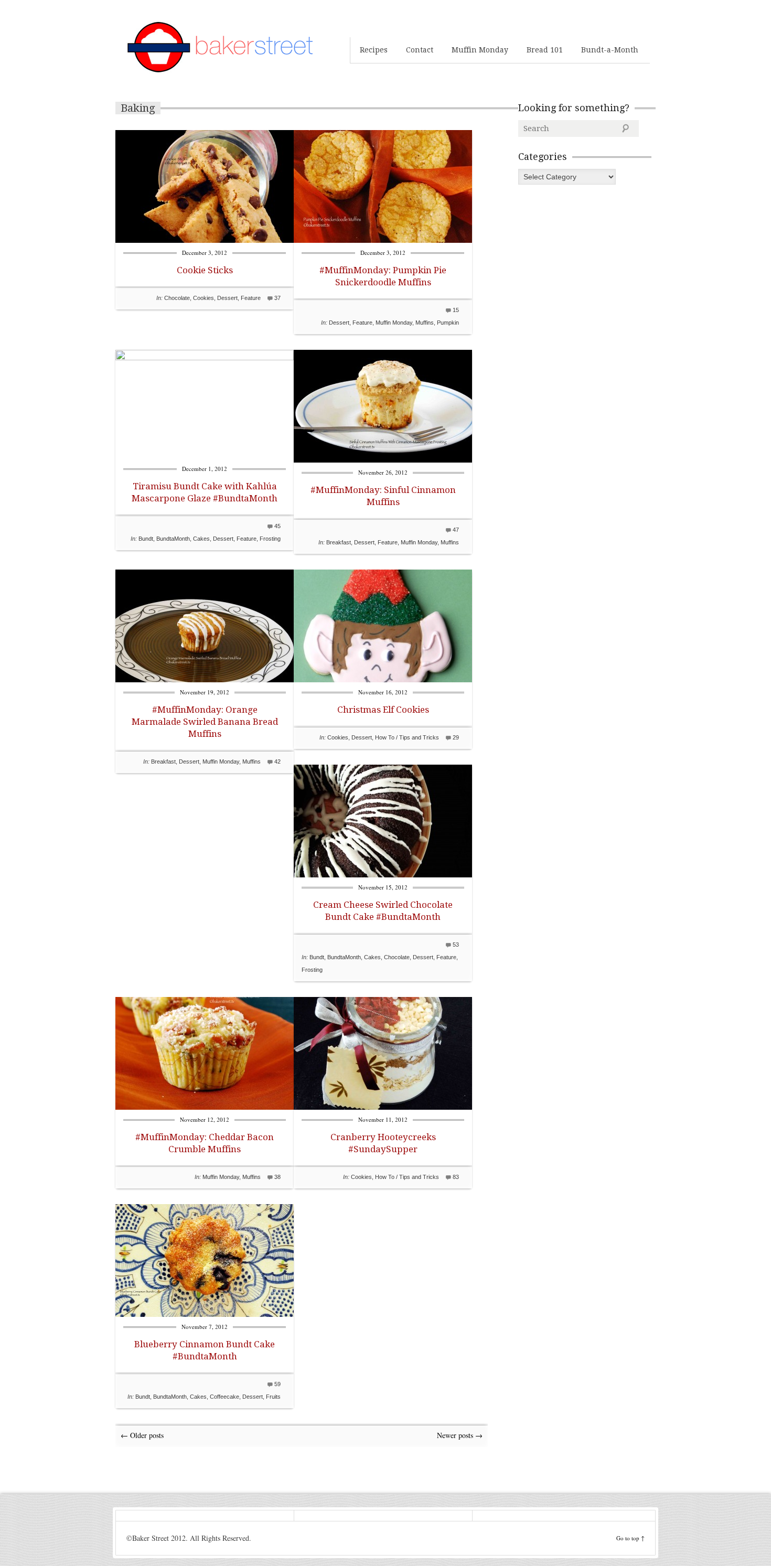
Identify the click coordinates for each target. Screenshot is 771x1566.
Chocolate (177, 298)
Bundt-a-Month (609, 50)
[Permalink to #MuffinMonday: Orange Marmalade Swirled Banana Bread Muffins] (204, 679)
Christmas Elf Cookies (383, 709)
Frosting (270, 538)
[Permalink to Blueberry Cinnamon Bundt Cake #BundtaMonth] (204, 1314)
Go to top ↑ (630, 1538)
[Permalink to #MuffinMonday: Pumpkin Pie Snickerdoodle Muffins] (383, 240)
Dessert (227, 298)
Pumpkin (448, 322)
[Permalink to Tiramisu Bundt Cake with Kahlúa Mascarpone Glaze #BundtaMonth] (204, 357)
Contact (419, 50)
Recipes (374, 50)
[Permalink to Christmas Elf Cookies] (383, 679)
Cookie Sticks (205, 270)
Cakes (201, 538)
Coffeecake (224, 1396)
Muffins (424, 322)
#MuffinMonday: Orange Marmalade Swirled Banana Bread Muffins (205, 721)
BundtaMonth (173, 538)
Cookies (203, 298)
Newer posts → (460, 1435)
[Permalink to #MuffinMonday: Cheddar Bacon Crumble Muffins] (204, 1107)
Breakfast (338, 542)
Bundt (145, 538)
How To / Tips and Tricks (407, 737)
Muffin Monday (480, 50)
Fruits (273, 1396)
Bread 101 (545, 50)
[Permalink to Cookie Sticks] (204, 240)
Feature (251, 298)
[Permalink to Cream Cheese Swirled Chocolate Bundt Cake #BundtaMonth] (383, 874)
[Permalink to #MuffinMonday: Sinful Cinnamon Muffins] (383, 460)
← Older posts (142, 1435)
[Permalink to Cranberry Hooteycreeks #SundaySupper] (383, 1107)
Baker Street (220, 47)
